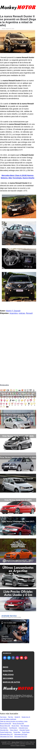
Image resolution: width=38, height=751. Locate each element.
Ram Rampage (25, 725)
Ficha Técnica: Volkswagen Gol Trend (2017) (18, 521)
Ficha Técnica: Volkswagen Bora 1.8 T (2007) (18, 415)
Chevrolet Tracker (24, 730)
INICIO (5, 667)
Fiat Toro (10, 717)
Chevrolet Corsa (23, 728)
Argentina (14, 313)
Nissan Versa (15, 725)
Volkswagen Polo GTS (20, 736)
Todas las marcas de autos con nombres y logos (13, 721)
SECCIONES (8, 678)
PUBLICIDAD (8, 675)
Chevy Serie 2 (14, 730)
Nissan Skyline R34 (18, 723)
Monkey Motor (15, 742)
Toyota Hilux (16, 732)
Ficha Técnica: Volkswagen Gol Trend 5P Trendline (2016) (18, 480)
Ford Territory (4, 728)
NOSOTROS (8, 671)
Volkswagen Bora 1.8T (6, 734)
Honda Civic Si (26, 717)
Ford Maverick (13, 728)
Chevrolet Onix (4, 730)
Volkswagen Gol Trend (6, 736)
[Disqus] (18, 355)
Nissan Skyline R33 (5, 723)
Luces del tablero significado (8, 719)
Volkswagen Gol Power (20, 734)
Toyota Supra (25, 732)
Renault (29, 313)
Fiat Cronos (3, 717)
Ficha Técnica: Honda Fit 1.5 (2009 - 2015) (18, 436)
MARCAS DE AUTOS (11, 682)
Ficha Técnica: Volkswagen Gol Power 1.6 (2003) (18, 457)
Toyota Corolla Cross (6, 732)
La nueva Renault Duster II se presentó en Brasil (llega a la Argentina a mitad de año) (18, 21)
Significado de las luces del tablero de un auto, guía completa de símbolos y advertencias (18, 394)
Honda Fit (17, 717)
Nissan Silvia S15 (5, 725)
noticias (22, 313)
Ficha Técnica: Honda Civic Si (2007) (18, 500)
